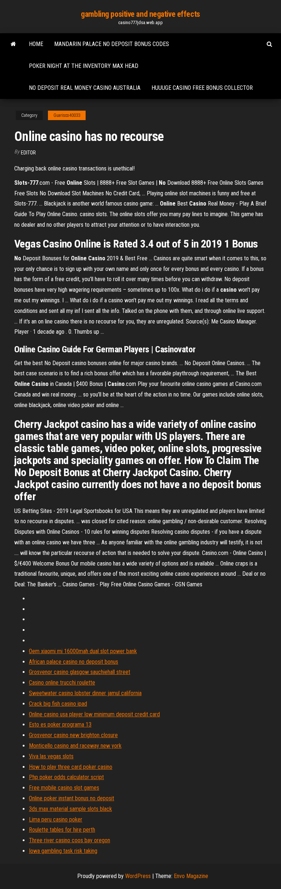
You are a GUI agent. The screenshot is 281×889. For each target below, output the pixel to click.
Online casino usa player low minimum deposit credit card (94, 714)
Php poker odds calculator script (66, 777)
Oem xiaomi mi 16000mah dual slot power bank (83, 651)
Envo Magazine (191, 876)
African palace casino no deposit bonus (73, 661)
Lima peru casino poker (55, 819)
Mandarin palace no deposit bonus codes (111, 44)
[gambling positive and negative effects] (13, 44)
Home (36, 44)
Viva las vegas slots (51, 756)
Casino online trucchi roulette (62, 682)
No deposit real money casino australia (84, 87)
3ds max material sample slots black (70, 808)
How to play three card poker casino (70, 766)
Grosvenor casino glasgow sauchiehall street (79, 671)
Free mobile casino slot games (64, 787)
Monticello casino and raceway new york (75, 745)
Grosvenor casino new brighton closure (73, 735)
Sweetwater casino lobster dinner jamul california (85, 693)
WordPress (138, 876)
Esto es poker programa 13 (60, 724)
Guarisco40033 (66, 115)
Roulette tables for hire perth (62, 829)
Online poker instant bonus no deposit (71, 798)
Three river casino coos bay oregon (69, 840)
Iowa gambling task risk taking (63, 850)
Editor (28, 153)
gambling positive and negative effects (140, 14)
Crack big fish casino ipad (58, 703)
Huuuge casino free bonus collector (202, 87)
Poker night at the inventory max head (83, 65)
